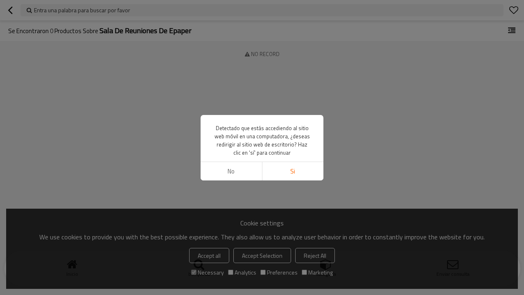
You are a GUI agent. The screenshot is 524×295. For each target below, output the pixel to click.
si (292, 171)
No (231, 171)
